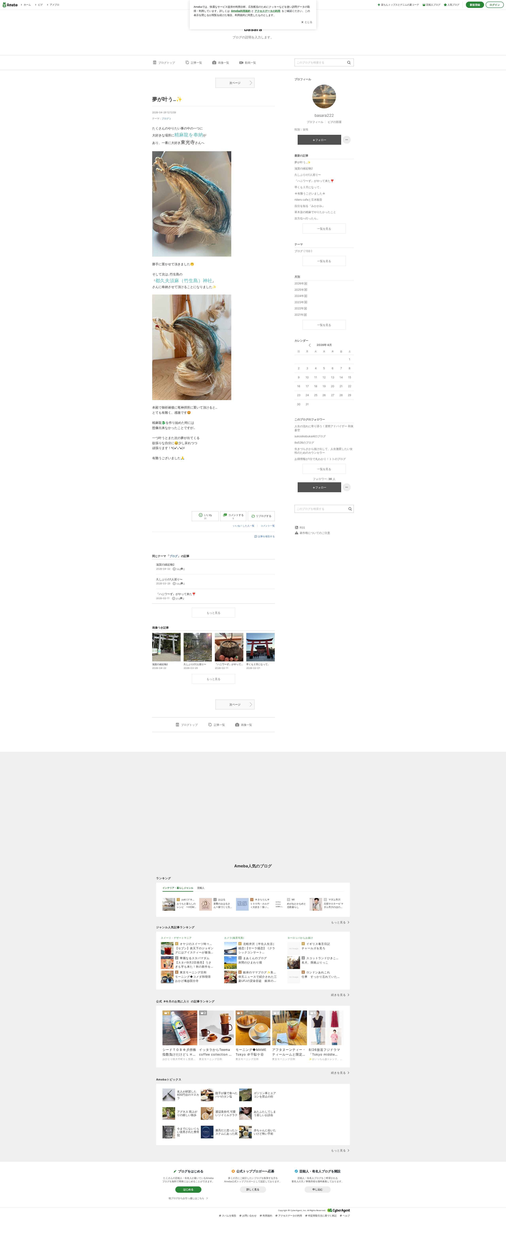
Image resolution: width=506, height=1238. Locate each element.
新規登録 (475, 4)
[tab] (177, 888)
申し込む (317, 1189)
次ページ (235, 82)
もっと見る (213, 612)
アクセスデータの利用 (290, 1215)
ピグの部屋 (335, 122)
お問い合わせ (249, 1215)
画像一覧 (223, 62)
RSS (302, 527)
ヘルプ (346, 1215)
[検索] (349, 62)
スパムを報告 (229, 1215)
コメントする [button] (236, 516)
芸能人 (200, 887)
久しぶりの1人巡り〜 (308, 174)
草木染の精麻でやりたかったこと (315, 212)
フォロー (320, 140)
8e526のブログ (304, 442)
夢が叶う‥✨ (167, 99)
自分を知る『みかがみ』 (310, 206)
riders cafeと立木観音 (308, 199)
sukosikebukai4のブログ (310, 436)
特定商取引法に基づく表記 (322, 1215)
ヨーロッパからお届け (300, 937)
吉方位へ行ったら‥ (306, 218)
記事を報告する (266, 536)
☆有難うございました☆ (310, 193)
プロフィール (315, 122)
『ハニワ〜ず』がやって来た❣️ (314, 180)
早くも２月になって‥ (308, 187)
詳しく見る (252, 1189)
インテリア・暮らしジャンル (177, 887)
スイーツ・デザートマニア (176, 937)
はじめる (188, 1189)
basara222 (324, 115)
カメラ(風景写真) (234, 937)
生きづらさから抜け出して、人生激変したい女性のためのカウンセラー (324, 450)
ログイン (495, 4)
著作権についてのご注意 (315, 532)
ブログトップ (166, 62)
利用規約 (267, 1215)
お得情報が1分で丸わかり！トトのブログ (320, 459)
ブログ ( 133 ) (303, 251)
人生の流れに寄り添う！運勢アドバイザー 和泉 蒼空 (324, 428)
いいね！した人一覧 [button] (243, 525)
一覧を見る (324, 228)
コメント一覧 (268, 525)
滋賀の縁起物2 (304, 168)
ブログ (165, 118)
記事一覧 (196, 62)
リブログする (263, 515)
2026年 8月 (324, 345)
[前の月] (309, 345)
